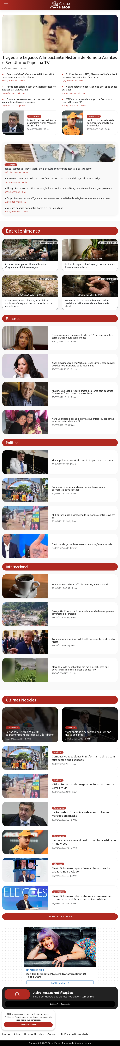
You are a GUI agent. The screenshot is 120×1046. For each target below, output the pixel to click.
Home (6, 1034)
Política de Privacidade (74, 1034)
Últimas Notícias (34, 1034)
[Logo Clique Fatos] (60, 5)
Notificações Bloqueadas (60, 1004)
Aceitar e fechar (28, 1024)
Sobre (16, 1034)
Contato (52, 1034)
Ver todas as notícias (60, 916)
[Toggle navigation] (6, 5)
